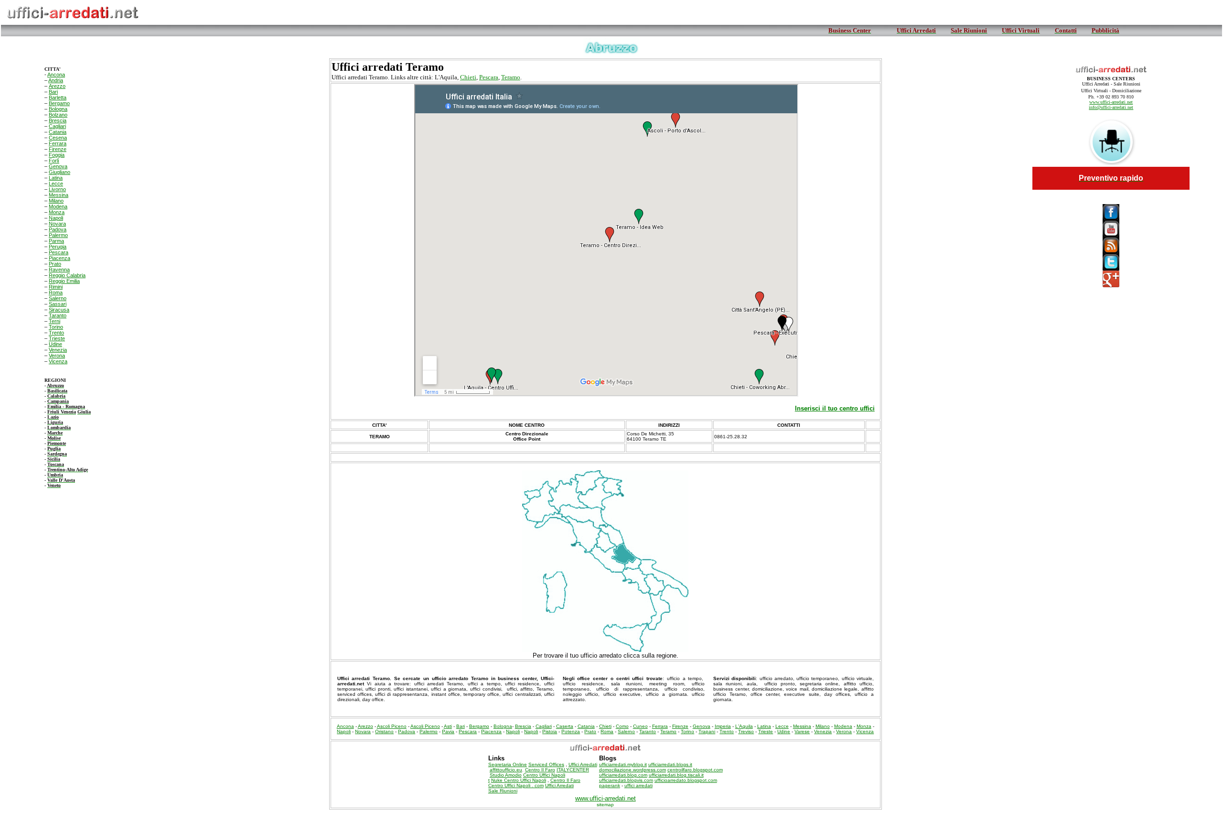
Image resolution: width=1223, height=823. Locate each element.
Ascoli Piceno (392, 726)
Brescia (57, 120)
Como (622, 726)
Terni (54, 321)
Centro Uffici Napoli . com (516, 785)
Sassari (57, 304)
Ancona (56, 74)
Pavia (448, 731)
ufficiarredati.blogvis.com (626, 780)
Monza (56, 212)
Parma (56, 241)
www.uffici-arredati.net (1111, 102)
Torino (56, 327)
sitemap (605, 804)
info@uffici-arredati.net (1111, 107)
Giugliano (59, 172)
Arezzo (57, 86)
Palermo (58, 235)
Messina (58, 195)
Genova (58, 166)
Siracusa (59, 310)
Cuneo (640, 726)
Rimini (56, 287)
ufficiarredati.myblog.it (623, 764)
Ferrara (57, 143)
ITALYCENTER (573, 769)
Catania (57, 132)
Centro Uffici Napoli (544, 775)
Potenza (570, 731)
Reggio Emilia (64, 281)
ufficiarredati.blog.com (623, 775)
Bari (53, 92)
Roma (56, 292)
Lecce (56, 183)
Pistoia (549, 731)
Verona (57, 355)
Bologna (58, 109)
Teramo (510, 77)
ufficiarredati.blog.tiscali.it (676, 775)
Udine (55, 344)
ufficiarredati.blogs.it (670, 764)
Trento (56, 333)
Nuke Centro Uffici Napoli (518, 780)
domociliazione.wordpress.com (632, 769)
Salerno (57, 298)
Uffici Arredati (583, 764)
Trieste (57, 338)
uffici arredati (638, 785)
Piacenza (59, 258)
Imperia (723, 726)
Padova (57, 229)
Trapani (706, 731)
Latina (56, 178)
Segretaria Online (507, 764)
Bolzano (58, 115)
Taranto (57, 315)
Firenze (57, 149)
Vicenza (58, 361)
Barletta (57, 97)
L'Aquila (744, 726)
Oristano (384, 731)
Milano (56, 201)
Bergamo (59, 103)
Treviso (746, 731)
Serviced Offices (546, 764)
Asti (448, 726)
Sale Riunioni (502, 790)
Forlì (54, 160)
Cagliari (57, 126)
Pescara (58, 252)
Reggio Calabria (67, 275)
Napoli (56, 218)
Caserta (564, 726)
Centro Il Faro (540, 769)
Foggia (56, 155)
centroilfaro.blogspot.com (695, 769)
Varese (802, 731)
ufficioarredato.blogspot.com (685, 780)
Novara (57, 224)
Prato (55, 264)
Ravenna (59, 269)
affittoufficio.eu (506, 769)
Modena (58, 206)
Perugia (57, 246)
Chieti (468, 77)
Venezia (58, 350)
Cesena (58, 138)
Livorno (57, 189)
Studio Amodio (506, 775)
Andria (55, 80)
